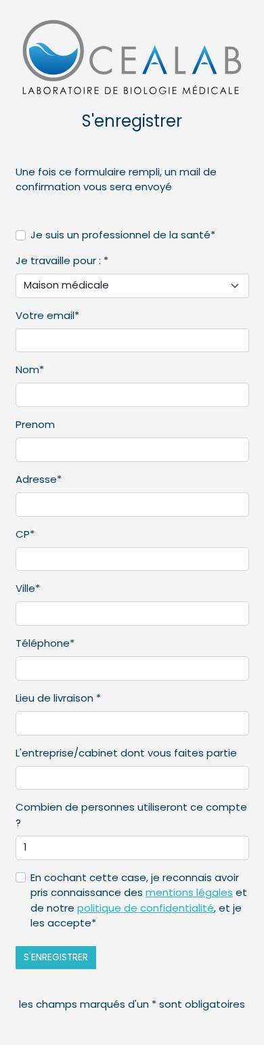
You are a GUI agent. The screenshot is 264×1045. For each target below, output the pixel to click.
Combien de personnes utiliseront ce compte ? (131, 815)
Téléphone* (45, 643)
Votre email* (47, 315)
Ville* (28, 588)
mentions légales (189, 892)
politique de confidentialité (145, 908)
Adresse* (39, 479)
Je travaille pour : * (62, 260)
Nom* (30, 369)
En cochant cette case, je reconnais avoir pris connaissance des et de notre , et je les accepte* (138, 900)
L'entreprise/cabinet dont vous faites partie (126, 753)
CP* (25, 534)
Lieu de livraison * (58, 698)
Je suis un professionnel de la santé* (122, 235)
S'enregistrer (56, 957)
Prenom (35, 424)
